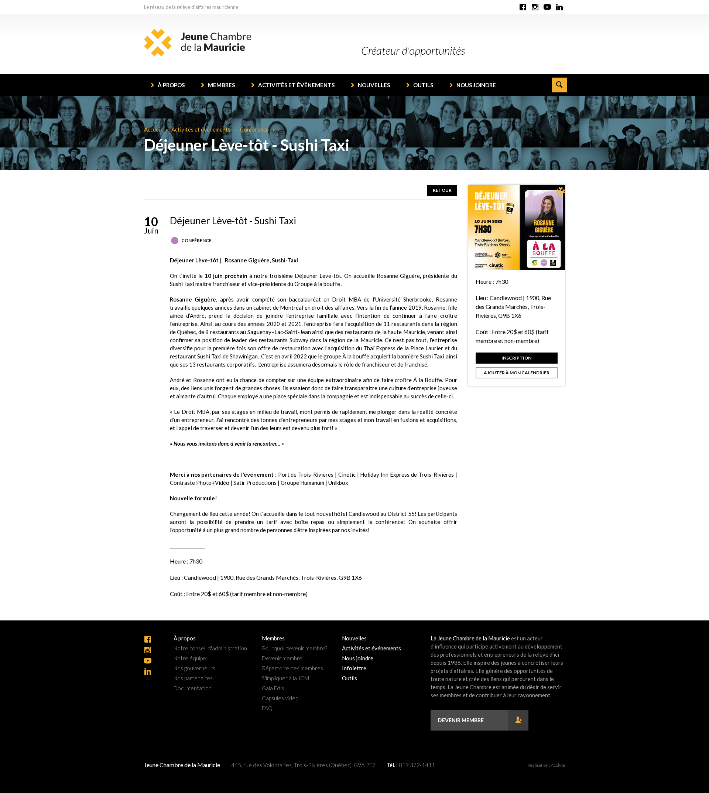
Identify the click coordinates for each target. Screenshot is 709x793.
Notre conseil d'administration (210, 648)
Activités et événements (296, 85)
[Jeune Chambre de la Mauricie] (197, 42)
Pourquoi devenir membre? (294, 648)
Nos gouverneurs (194, 668)
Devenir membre (282, 658)
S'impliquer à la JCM (285, 678)
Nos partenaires (193, 678)
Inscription (516, 358)
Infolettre (354, 668)
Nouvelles (374, 85)
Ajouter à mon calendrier (516, 372)
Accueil (153, 129)
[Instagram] (535, 7)
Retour (442, 190)
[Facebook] (523, 7)
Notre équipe (190, 658)
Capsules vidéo (280, 698)
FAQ (267, 708)
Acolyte (558, 765)
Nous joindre (476, 85)
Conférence (254, 129)
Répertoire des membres (292, 668)
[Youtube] (547, 7)
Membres (221, 85)
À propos (171, 85)
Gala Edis (273, 688)
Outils (423, 85)
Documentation (193, 688)
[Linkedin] (559, 7)
